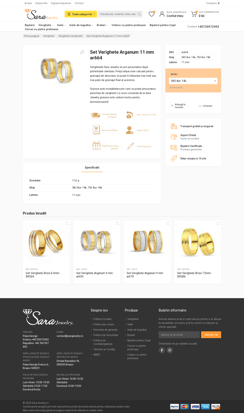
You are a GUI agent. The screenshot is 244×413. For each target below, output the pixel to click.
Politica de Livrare (103, 324)
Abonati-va (211, 334)
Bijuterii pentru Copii (163, 25)
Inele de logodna (80, 25)
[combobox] (120, 14)
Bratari (101, 25)
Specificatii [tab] (92, 167)
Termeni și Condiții (104, 349)
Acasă (28, 3)
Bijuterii (30, 25)
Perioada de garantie (105, 329)
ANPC (96, 354)
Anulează (177, 87)
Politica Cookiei (102, 319)
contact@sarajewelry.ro (70, 336)
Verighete (45, 25)
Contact (79, 3)
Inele (60, 25)
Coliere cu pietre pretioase (129, 25)
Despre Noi (41, 3)
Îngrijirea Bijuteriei (61, 3)
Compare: (212, 3)
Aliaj (174, 74)
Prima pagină (31, 36)
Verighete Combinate (70, 36)
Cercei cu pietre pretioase (41, 29)
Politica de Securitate (105, 335)
